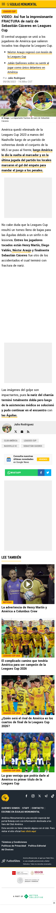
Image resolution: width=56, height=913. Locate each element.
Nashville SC (10, 446)
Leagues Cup (30, 440)
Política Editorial (37, 845)
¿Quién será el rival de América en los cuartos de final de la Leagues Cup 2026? (27, 722)
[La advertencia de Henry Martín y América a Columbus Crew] (28, 584)
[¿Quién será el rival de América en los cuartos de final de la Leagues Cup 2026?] (28, 695)
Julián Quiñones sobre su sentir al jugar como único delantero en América (28, 67)
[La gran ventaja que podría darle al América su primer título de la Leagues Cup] (28, 752)
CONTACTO (38, 808)
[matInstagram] (33, 796)
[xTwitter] (39, 796)
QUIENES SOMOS (10, 808)
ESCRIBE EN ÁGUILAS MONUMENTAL (20, 811)
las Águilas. (9, 415)
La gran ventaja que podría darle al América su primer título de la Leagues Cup (25, 780)
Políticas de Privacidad (13, 845)
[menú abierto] (3, 4)
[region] (28, 909)
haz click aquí (28, 831)
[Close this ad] (54, 903)
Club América (10, 440)
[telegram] (46, 796)
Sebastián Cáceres (32, 446)
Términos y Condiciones (14, 842)
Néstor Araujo (21, 250)
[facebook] (26, 796)
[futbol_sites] (11, 861)
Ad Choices (7, 849)
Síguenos (43, 459)
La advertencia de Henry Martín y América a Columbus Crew (24, 609)
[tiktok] (53, 796)
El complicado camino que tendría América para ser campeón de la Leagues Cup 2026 (24, 665)
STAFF (25, 808)
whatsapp (16, 472)
